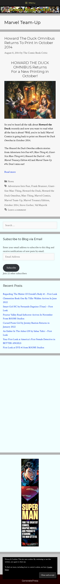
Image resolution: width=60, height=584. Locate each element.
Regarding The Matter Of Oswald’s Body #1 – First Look (30, 294)
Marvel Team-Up (13, 200)
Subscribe (11, 267)
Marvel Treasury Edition (36, 200)
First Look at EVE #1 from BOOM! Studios (23, 347)
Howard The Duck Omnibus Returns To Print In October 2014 (29, 42)
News (11, 181)
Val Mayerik (41, 205)
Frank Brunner (39, 186)
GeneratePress (30, 580)
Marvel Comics (42, 195)
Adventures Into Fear (19, 186)
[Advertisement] (30, 403)
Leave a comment (17, 209)
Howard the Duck (31, 190)
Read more (10, 172)
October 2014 (11, 205)
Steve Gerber (27, 205)
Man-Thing (27, 195)
